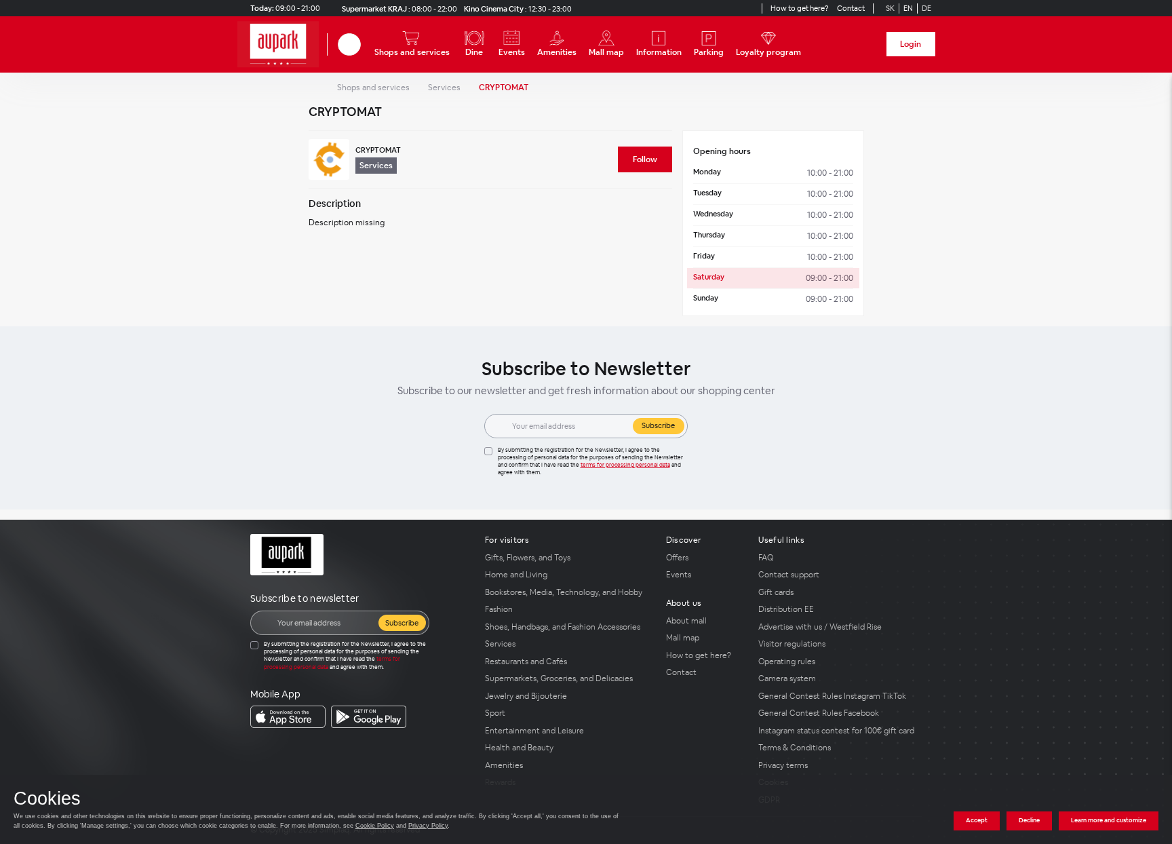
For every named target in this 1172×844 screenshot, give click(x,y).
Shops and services (373, 87)
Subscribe (658, 425)
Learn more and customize (1108, 820)
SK (890, 8)
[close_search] (363, 44)
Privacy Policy (428, 825)
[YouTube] (737, 8)
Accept (977, 820)
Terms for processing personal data (625, 464)
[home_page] (282, 44)
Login (910, 44)
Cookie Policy (374, 825)
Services (444, 87)
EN (908, 8)
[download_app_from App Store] (288, 717)
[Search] (349, 44)
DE (926, 8)
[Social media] (713, 8)
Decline (1029, 820)
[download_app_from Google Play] (368, 717)
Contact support (788, 574)
